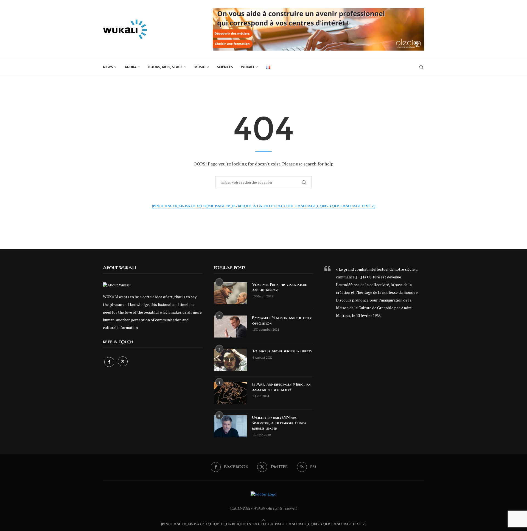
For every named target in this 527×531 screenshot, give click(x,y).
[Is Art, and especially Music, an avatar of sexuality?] (230, 393)
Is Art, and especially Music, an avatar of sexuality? (281, 387)
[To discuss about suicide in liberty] (230, 360)
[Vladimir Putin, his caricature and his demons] (230, 293)
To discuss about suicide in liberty (282, 351)
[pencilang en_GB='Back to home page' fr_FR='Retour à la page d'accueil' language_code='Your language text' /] (263, 206)
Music (199, 67)
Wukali (247, 67)
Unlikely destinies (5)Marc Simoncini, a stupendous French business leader (279, 423)
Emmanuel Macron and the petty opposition (282, 320)
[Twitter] (122, 361)
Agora (130, 67)
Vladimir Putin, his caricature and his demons (279, 287)
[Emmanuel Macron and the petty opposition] (230, 327)
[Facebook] (109, 361)
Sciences (225, 67)
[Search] (421, 67)
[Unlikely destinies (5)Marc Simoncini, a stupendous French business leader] (230, 426)
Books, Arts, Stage (165, 67)
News (108, 67)
